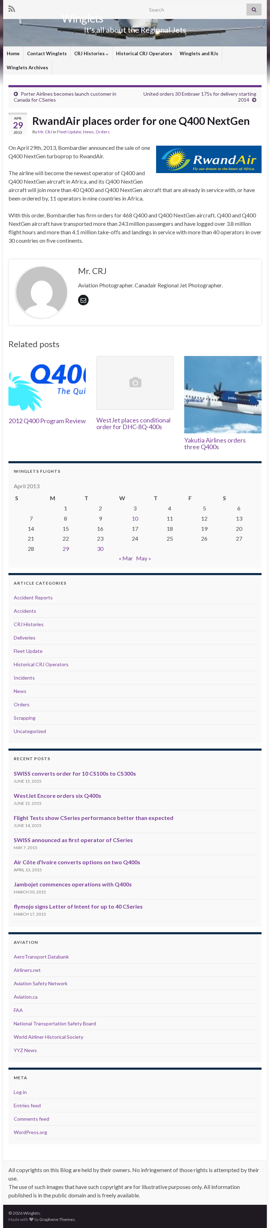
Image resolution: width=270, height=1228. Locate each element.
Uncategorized (30, 731)
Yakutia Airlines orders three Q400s (215, 443)
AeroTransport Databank (41, 957)
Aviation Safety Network (41, 983)
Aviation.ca (26, 997)
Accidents (25, 611)
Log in (20, 1092)
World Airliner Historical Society (48, 1037)
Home (13, 53)
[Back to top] (254, 1212)
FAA (18, 1010)
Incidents (24, 678)
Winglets (82, 18)
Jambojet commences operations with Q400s (73, 884)
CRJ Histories (90, 53)
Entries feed (27, 1105)
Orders (103, 131)
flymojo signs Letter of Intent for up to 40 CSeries (78, 906)
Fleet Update (69, 131)
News (88, 131)
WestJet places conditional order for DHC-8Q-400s (133, 423)
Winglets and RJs (199, 53)
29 (66, 548)
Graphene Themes (57, 1219)
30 (100, 548)
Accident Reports (33, 597)
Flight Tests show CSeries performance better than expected (93, 817)
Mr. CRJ (45, 131)
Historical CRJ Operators (144, 53)
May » (143, 558)
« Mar (126, 558)
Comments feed (31, 1119)
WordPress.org (30, 1132)
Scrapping (25, 718)
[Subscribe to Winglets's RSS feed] (11, 7)
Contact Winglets (47, 53)
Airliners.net (27, 970)
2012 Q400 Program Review (47, 421)
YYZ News (25, 1050)
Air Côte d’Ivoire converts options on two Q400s (77, 862)
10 (135, 518)
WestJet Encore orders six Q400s (57, 795)
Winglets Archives (27, 67)
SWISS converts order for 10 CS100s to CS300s (75, 773)
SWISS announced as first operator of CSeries (73, 839)
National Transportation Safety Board (55, 1023)
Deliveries (25, 638)
